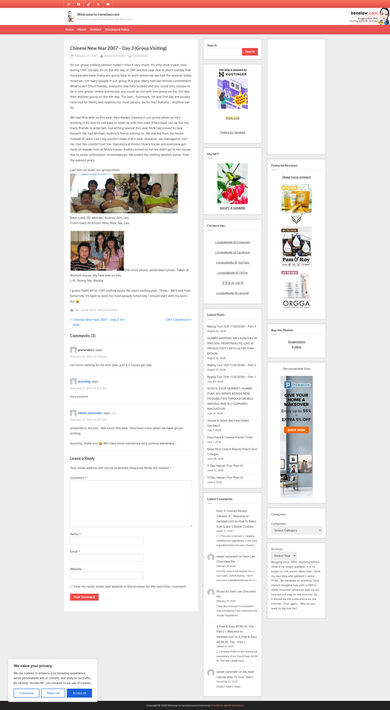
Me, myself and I (85, 310)
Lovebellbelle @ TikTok (232, 272)
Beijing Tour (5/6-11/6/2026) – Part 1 (231, 376)
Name (75, 534)
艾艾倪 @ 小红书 (232, 283)
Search (212, 45)
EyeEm (296, 347)
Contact (95, 29)
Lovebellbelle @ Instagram (232, 242)
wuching (84, 381)
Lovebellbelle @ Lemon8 (232, 293)
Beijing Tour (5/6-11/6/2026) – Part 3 (231, 326)
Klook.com (232, 118)
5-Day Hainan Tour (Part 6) (225, 465)
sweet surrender (115, 55)
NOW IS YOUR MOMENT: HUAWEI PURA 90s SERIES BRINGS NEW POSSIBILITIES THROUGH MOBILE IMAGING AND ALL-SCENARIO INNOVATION (230, 398)
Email (75, 551)
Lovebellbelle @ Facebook (232, 252)
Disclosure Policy (117, 29)
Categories (278, 523)
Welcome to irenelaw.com (98, 14)
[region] (53, 680)
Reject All (53, 693)
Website (76, 569)
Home (69, 29)
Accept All (79, 693)
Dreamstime (296, 342)
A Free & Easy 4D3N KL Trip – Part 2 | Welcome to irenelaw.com (236, 631)
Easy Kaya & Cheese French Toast (229, 437)
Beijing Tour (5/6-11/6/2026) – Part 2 (231, 365)
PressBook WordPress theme (227, 705)
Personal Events (107, 310)
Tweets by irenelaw (232, 132)
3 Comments (140, 56)
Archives (277, 549)
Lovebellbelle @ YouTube (232, 262)
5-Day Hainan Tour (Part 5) (225, 477)
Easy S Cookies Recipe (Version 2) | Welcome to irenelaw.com (233, 516)
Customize (27, 693)
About (82, 29)
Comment (78, 478)
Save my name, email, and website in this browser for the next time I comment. (130, 586)
